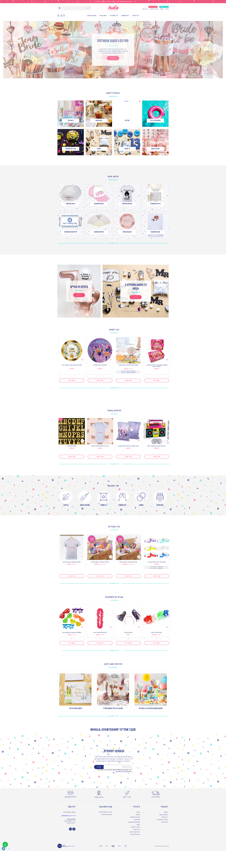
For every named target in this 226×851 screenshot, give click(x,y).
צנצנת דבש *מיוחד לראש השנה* (128, 365)
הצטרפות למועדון (106, 814)
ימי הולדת (165, 817)
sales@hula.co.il (66, 816)
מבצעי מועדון (91, 16)
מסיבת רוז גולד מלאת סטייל (113, 708)
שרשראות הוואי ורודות (100, 632)
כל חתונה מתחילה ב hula (136, 287)
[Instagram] (70, 829)
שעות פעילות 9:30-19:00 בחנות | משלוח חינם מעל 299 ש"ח (113, 1)
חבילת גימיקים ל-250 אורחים (100, 562)
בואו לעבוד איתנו (135, 832)
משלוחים (137, 819)
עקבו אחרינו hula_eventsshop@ (113, 729)
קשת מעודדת (128, 632)
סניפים (162, 9)
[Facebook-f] (73, 829)
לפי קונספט (125, 16)
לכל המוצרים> (114, 388)
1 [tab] (118, 76)
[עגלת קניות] (58, 15)
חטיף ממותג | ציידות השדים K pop (128, 446)
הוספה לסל (156, 380)
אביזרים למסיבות (162, 819)
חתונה (141, 505)
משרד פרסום (71, 846)
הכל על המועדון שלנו (105, 812)
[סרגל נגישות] (4, 849)
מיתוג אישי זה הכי (75, 708)
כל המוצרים (114, 16)
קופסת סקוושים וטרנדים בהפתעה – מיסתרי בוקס (156, 365)
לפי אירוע (135, 16)
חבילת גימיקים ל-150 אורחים (128, 562)
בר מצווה (104, 505)
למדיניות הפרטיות (121, 772)
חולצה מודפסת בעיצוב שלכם (72, 562)
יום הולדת (160, 505)
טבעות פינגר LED (156, 632)
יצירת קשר (145, 9)
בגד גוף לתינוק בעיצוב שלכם (100, 446)
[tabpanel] (113, 49)
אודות (167, 9)
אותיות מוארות (71, 446)
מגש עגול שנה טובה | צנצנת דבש (72, 365)
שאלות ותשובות (154, 9)
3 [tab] (115, 76)
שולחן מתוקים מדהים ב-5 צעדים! (151, 708)
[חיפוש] (59, 8)
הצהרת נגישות (135, 827)
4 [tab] (113, 76)
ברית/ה (66, 505)
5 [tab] (111, 76)
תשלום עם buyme (134, 822)
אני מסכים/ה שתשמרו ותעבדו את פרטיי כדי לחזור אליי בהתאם (114, 771)
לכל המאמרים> (113, 716)
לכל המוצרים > (113, 243)
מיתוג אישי (103, 16)
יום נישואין (122, 505)
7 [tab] (108, 76)
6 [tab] (109, 76)
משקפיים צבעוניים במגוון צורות (71, 632)
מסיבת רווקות (85, 505)
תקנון (138, 824)
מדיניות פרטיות (135, 834)
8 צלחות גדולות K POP (100, 365)
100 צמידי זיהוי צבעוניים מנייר (156, 562)
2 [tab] (116, 76)
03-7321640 (67, 812)
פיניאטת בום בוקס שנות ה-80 (157, 446)
